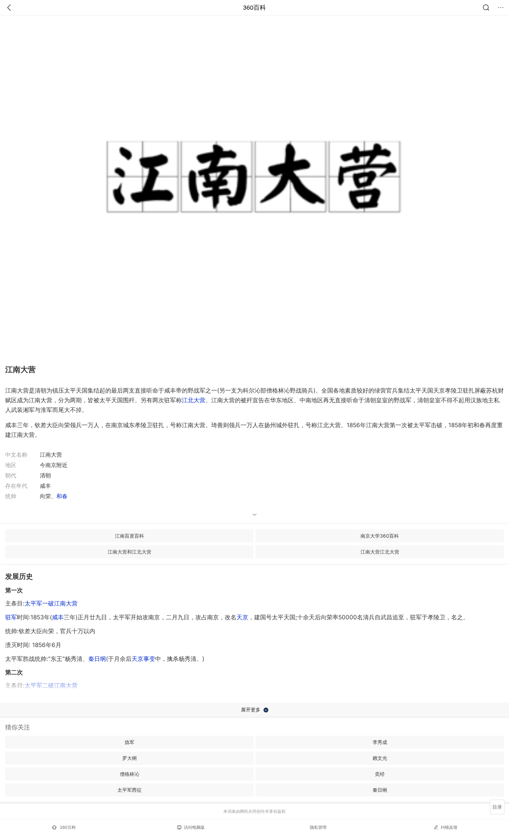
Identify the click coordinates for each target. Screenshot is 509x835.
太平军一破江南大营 (51, 603)
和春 (62, 496)
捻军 (129, 742)
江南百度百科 (129, 536)
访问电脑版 (194, 827)
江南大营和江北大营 (129, 552)
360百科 (254, 7)
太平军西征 (129, 790)
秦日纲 (97, 658)
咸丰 (58, 617)
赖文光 (380, 758)
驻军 (11, 617)
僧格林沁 (129, 774)
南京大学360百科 (379, 536)
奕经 (380, 774)
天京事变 (143, 658)
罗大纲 (129, 758)
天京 (242, 617)
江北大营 (193, 400)
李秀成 (380, 742)
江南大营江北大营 (379, 552)
